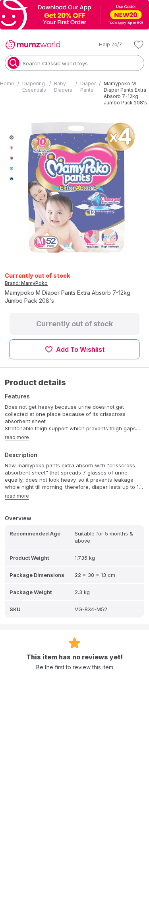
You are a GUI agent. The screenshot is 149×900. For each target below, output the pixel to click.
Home (7, 83)
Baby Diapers (63, 86)
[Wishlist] (138, 44)
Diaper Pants (88, 86)
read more (17, 437)
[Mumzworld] (33, 44)
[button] (105, 44)
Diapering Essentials (34, 86)
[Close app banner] (142, 6)
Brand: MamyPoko (26, 283)
